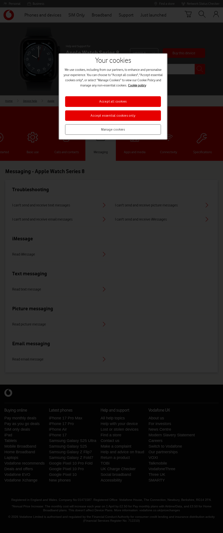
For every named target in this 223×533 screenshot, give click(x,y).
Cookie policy (137, 85)
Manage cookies (113, 129)
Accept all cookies (113, 101)
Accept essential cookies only (113, 116)
